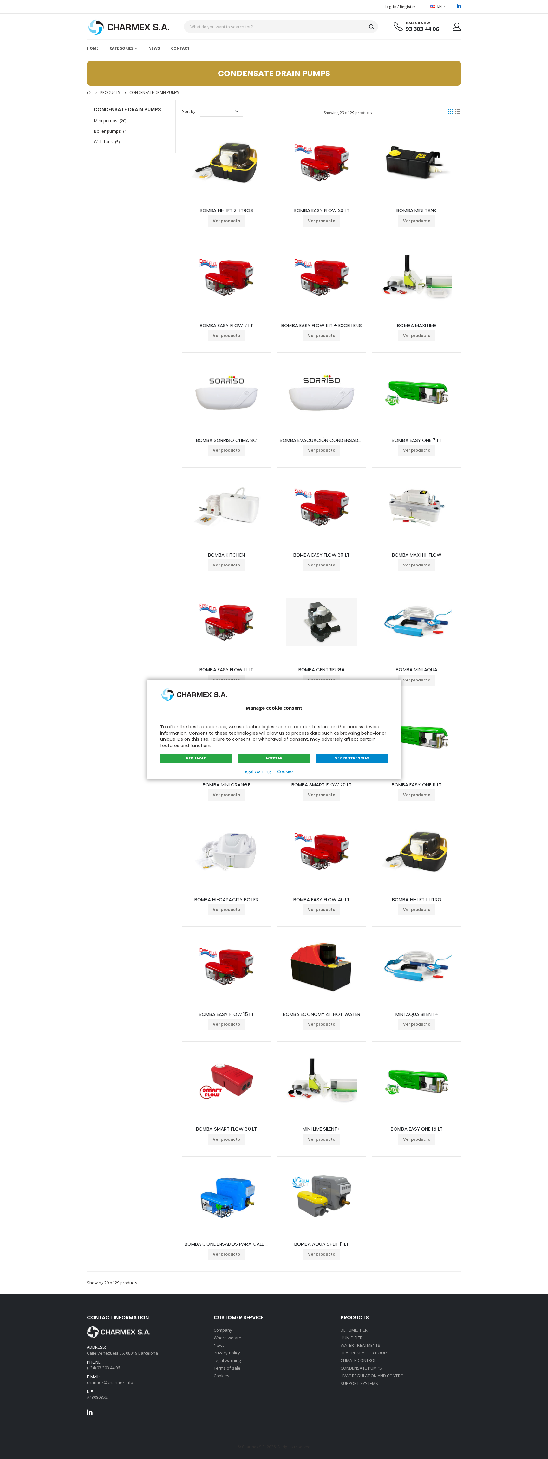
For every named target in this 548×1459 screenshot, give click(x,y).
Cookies (285, 771)
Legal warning (256, 771)
